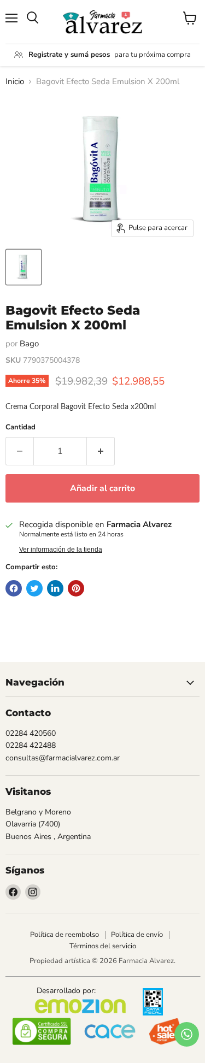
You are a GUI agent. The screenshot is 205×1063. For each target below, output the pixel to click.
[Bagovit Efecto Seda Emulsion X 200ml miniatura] (23, 267)
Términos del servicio (102, 946)
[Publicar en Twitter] (34, 588)
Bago (29, 343)
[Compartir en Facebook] (13, 588)
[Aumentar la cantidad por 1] (101, 451)
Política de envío (137, 935)
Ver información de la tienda (60, 549)
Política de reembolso (64, 935)
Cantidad (20, 427)
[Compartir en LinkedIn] (55, 588)
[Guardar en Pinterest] (76, 588)
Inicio (14, 81)
